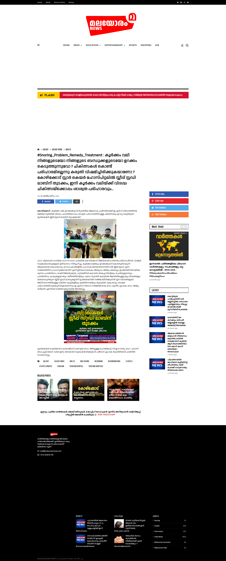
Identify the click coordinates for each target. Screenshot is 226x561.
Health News (84, 361)
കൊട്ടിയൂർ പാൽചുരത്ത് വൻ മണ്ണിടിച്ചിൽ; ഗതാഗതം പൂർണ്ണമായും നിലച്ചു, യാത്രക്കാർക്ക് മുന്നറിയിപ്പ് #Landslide (178, 303)
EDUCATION (92, 45)
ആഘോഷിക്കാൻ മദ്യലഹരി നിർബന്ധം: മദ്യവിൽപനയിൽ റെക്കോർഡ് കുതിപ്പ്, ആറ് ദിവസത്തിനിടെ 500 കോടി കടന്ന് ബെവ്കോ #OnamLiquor (177, 342)
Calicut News (57, 149)
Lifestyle (129, 361)
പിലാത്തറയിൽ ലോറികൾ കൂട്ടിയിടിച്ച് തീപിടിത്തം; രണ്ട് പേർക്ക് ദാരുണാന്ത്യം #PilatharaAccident (177, 365)
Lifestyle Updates (45, 366)
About (48, 2)
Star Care (60, 366)
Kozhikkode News (114, 361)
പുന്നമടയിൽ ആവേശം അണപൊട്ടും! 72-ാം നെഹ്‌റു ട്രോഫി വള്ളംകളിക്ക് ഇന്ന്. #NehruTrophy (91, 525)
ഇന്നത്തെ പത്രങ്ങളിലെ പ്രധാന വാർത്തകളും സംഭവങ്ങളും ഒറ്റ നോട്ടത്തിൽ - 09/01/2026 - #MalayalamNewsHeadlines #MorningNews (167, 269)
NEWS (77, 45)
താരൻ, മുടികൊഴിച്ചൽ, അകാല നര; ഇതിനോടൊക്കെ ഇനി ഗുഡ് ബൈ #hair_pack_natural (130, 525)
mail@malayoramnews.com (50, 451)
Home (39, 2)
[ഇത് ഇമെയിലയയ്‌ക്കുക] (76, 201)
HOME (66, 45)
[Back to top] (219, 554)
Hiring (71, 2)
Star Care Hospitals (96, 366)
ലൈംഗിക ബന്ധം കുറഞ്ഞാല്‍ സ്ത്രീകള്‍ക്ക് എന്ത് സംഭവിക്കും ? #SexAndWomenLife (128, 541)
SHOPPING (146, 45)
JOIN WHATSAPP (106, 414)
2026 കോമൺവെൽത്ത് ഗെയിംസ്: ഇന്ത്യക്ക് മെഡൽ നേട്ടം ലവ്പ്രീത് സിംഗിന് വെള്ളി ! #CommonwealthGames (91, 541)
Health (68, 149)
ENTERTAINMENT (114, 45)
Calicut (46, 149)
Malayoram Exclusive (162, 542)
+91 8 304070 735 (46, 455)
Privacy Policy (59, 2)
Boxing (157, 520)
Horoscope (158, 531)
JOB (157, 45)
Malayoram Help (160, 547)
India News (158, 536)
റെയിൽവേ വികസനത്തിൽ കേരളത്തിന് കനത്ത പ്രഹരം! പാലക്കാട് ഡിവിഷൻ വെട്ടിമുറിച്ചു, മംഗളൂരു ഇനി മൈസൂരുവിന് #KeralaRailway (127, 95)
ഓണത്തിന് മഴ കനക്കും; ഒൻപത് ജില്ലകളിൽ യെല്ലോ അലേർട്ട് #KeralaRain (177, 321)
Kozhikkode (99, 361)
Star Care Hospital (76, 366)
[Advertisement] (113, 69)
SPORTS (133, 45)
